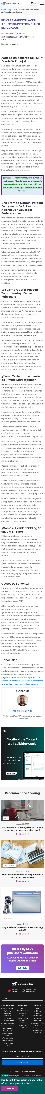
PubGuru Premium (7, 1008)
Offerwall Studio (7, 1038)
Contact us (22, 1013)
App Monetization (7, 1023)
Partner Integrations (37, 1027)
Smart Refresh (7, 1028)
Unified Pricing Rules (7, 1034)
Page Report (7, 1031)
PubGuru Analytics (7, 1026)
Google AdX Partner (7, 1021)
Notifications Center (37, 1023)
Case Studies (37, 1018)
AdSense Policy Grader (7, 1044)
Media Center (37, 1021)
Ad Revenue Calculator (37, 1031)
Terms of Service (22, 1028)
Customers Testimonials (37, 1014)
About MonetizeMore (22, 1009)
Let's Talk (22, 968)
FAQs (22, 1016)
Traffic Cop (7, 1018)
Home (3, 10)
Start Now (9, 1088)
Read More (21, 834)
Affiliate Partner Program (22, 1019)
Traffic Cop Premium (7, 1012)
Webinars (37, 1011)
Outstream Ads (7, 1041)
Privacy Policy (22, 1025)
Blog (9, 10)
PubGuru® (7, 1016)
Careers (22, 1023)
